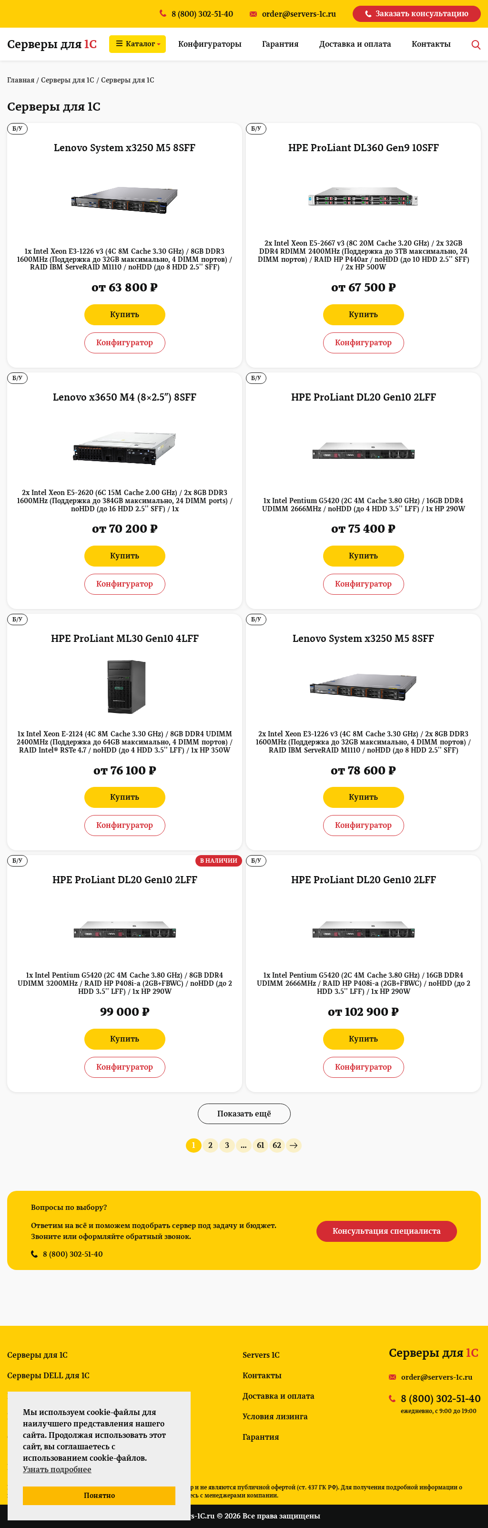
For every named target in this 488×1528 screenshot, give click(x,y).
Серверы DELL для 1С (48, 1375)
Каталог (140, 44)
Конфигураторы (210, 44)
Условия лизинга (275, 1416)
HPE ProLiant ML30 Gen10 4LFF (125, 638)
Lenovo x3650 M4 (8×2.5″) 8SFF (124, 397)
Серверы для (52, 44)
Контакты (431, 44)
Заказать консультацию (422, 13)
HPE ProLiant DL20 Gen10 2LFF (363, 397)
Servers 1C (261, 1355)
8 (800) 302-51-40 (73, 1254)
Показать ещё (244, 1113)
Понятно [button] (99, 1495)
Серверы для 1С (37, 1355)
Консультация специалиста (387, 1231)
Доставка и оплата (355, 44)
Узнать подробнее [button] (57, 1469)
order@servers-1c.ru (437, 1377)
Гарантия (280, 44)
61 (260, 1145)
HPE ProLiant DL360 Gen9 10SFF (363, 148)
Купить (124, 314)
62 (277, 1145)
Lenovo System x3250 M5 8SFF (124, 148)
